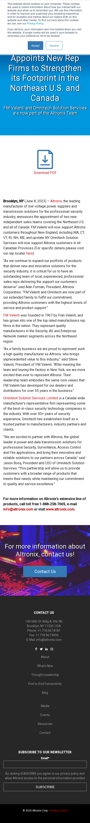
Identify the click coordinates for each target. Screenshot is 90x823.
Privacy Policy (35, 23)
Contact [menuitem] (45, 733)
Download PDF (45, 173)
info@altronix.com (49, 639)
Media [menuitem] (45, 706)
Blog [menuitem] (45, 692)
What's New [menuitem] (45, 666)
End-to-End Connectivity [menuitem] (45, 683)
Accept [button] (35, 45)
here (29, 253)
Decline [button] (54, 45)
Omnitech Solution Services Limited (30, 398)
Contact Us (45, 571)
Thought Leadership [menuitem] (45, 675)
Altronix (56, 201)
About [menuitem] (45, 657)
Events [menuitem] (45, 715)
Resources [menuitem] (45, 724)
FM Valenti (11, 315)
